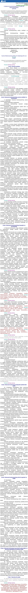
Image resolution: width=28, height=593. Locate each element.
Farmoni (22, 20)
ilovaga (20, 26)
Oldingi (5, 270)
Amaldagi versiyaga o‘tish (22, 5)
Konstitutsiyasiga (15, 76)
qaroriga (14, 57)
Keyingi (6, 15)
